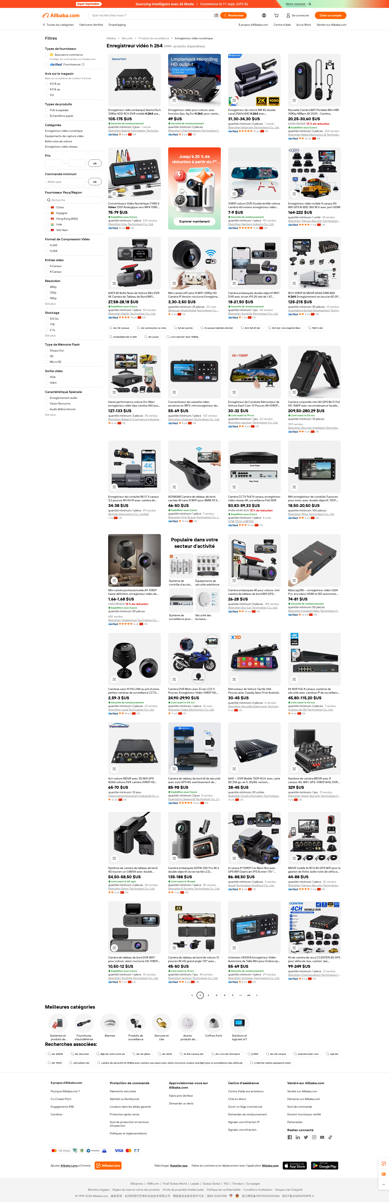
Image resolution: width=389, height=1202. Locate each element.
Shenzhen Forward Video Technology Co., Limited (314, 610)
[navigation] (73, 517)
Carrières (56, 1114)
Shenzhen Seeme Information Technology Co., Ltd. (134, 130)
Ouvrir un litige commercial (245, 1106)
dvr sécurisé (82, 1054)
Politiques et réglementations (128, 1133)
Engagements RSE (62, 1106)
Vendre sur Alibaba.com (302, 1091)
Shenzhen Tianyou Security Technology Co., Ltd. (314, 221)
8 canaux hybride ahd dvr (218, 328)
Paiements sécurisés (123, 1091)
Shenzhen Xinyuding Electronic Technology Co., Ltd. (254, 706)
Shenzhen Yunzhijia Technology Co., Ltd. (253, 313)
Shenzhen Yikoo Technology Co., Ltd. (311, 514)
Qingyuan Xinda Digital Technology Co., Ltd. (194, 310)
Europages (253, 1183)
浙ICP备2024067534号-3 (298, 1196)
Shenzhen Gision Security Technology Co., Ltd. (314, 795)
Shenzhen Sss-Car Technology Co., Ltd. (252, 607)
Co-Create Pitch (61, 1099)
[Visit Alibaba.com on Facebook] (289, 1137)
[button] (216, 15)
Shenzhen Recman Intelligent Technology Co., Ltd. (314, 427)
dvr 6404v (57, 1054)
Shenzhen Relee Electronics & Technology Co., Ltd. (314, 134)
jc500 (255, 1054)
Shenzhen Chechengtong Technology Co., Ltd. (194, 130)
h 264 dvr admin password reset (272, 1062)
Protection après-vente (124, 1114)
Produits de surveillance (154, 38)
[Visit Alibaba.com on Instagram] (314, 1137)
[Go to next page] (257, 995)
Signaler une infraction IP (244, 1122)
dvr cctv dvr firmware (227, 1054)
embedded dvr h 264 (125, 336)
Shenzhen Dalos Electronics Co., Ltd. (191, 709)
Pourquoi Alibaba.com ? (65, 1091)
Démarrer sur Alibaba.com (303, 1099)
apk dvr (334, 1054)
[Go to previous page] (192, 995)
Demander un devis (181, 1103)
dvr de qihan (143, 1054)
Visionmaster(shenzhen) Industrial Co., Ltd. (134, 795)
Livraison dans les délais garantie (130, 1106)
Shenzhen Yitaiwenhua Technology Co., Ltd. (134, 620)
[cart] (277, 16)
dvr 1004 (57, 1062)
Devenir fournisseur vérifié (304, 1114)
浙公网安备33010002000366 (261, 1196)
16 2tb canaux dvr (194, 1054)
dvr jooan (153, 336)
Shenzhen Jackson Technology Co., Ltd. (253, 422)
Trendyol (237, 1183)
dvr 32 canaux (121, 328)
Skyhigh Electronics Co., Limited (128, 514)
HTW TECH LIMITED (241, 521)
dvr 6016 (167, 1054)
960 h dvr (317, 328)
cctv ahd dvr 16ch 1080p (184, 336)
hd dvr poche (185, 328)
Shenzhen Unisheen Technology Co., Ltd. (194, 419)
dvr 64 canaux (278, 1054)
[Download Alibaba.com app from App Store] (295, 1166)
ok (95, 163)
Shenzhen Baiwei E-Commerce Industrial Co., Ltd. (134, 419)
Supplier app (179, 1165)
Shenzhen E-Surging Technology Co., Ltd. (194, 888)
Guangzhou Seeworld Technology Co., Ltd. (194, 799)
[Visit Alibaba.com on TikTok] (330, 1137)
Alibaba (111, 38)
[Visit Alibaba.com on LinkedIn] (297, 1137)
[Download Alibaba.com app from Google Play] (324, 1166)
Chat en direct (237, 1099)
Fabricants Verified (180, 1095)
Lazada (194, 1183)
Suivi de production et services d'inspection (129, 1123)
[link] (383, 1163)
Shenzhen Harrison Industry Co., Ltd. (251, 224)
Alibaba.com (270, 1165)
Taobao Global (211, 1183)
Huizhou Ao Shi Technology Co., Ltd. (310, 709)
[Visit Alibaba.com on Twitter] (306, 1137)
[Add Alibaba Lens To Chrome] (108, 1166)
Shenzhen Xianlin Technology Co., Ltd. (132, 313)
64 (248, 995)
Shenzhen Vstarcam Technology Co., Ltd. (253, 127)
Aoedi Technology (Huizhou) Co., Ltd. (251, 885)
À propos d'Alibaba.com (66, 1082)
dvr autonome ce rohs (153, 328)
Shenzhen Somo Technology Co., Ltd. (131, 888)
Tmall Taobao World (174, 1183)
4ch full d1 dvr (252, 328)
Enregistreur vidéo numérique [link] (194, 38)
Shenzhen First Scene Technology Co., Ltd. (194, 517)
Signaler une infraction (242, 1129)
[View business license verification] (231, 1196)
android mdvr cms (308, 1054)
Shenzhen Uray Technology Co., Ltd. (130, 224)
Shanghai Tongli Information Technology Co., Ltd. (254, 795)
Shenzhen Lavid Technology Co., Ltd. (131, 709)
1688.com (153, 1183)
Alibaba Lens (69, 1165)
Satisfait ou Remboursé (124, 1099)
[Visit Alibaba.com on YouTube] (322, 1137)
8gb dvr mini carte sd (112, 1054)
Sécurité (127, 38)
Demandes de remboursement (247, 1114)
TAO (226, 1183)
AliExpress (136, 1183)
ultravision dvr (81, 1062)
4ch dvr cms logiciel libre (286, 328)
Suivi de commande (299, 1106)
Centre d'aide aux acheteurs (246, 1091)
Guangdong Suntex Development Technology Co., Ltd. (314, 310)
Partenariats (294, 1122)
